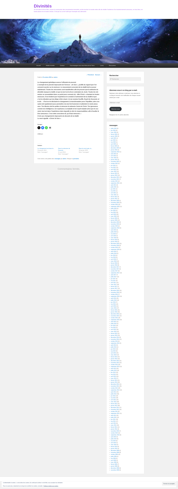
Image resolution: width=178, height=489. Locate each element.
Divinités (43, 6)
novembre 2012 (115, 386)
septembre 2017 (115, 273)
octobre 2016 (114, 294)
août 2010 (113, 437)
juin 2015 (113, 325)
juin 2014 (113, 349)
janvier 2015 (114, 335)
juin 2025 (113, 140)
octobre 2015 (114, 317)
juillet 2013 (114, 370)
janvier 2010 (114, 448)
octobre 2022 (114, 163)
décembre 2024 (115, 148)
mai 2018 (113, 257)
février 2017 (114, 286)
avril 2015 (113, 329)
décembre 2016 (115, 290)
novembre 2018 (115, 245)
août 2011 (113, 415)
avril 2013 (113, 376)
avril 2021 (113, 192)
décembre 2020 (115, 200)
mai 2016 (113, 304)
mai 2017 (113, 280)
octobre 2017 (114, 271)
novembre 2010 (115, 431)
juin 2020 (113, 210)
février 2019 (114, 239)
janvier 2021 (114, 198)
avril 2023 (113, 155)
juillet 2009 (114, 456)
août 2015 (113, 321)
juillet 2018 (114, 253)
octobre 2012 (114, 388)
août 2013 (113, 368)
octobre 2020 (114, 204)
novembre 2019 (115, 224)
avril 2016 (113, 306)
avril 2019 (113, 235)
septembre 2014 (115, 343)
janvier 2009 (114, 466)
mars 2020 (113, 216)
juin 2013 (113, 372)
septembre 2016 (115, 296)
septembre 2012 (115, 390)
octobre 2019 (114, 226)
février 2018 (114, 263)
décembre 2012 (115, 384)
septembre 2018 (115, 249)
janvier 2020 (114, 220)
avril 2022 (113, 169)
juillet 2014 (114, 347)
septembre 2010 (115, 435)
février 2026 (114, 134)
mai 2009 (113, 458)
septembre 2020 (115, 206)
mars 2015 (113, 331)
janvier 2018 (114, 265)
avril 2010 (113, 442)
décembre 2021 (115, 177)
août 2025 (113, 138)
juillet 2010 (114, 438)
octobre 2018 (114, 247)
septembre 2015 (115, 319)
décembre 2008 (115, 468)
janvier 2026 (114, 136)
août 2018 (113, 251)
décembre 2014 (115, 337)
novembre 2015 (115, 315)
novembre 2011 (115, 409)
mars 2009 (113, 462)
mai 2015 (113, 327)
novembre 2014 (115, 339)
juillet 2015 (114, 323)
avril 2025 (113, 144)
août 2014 (113, 345)
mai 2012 (113, 397)
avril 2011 (113, 423)
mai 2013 (113, 374)
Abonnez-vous (115, 109)
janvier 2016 (114, 312)
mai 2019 (113, 233)
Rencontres (112, 65)
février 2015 (114, 333)
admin (55, 77)
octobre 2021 (114, 181)
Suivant (98, 75)
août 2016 (113, 298)
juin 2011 (113, 419)
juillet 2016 (114, 300)
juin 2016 (113, 302)
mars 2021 (113, 194)
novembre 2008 (115, 470)
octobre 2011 (114, 411)
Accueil (38, 65)
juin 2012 (113, 396)
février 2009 (114, 464)
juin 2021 (113, 189)
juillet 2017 (114, 276)
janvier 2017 (114, 288)
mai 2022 (113, 167)
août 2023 (113, 153)
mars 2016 (113, 308)
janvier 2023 (114, 159)
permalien (76, 158)
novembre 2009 (115, 452)
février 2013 (114, 380)
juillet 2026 (114, 128)
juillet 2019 (114, 232)
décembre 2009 (115, 450)
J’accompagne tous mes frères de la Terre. (82, 65)
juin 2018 (113, 255)
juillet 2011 (113, 417)
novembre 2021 (115, 179)
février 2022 (114, 173)
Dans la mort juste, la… (86, 148)
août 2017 (113, 274)
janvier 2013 (114, 382)
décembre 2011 (115, 407)
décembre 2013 (115, 360)
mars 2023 (113, 157)
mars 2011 (113, 425)
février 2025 (114, 146)
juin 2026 (113, 130)
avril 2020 (113, 214)
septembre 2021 (115, 183)
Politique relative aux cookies (50, 486)
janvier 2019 (114, 241)
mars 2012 (113, 401)
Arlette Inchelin (50, 65)
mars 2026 (113, 132)
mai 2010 (113, 440)
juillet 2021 (114, 187)
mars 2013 (113, 378)
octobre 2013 (114, 364)
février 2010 (114, 446)
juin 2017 (113, 278)
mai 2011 (113, 421)
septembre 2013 (115, 366)
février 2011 (114, 427)
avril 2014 (113, 353)
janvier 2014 (114, 358)
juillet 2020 (114, 208)
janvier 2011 (114, 429)
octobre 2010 (114, 433)
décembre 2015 (115, 314)
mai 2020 (113, 212)
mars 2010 (113, 444)
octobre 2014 (114, 341)
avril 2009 (113, 460)
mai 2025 (113, 142)
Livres (102, 65)
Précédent (90, 75)
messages (57, 158)
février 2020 (114, 218)
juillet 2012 (114, 394)
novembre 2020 (115, 202)
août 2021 (113, 185)
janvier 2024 (114, 150)
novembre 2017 (115, 269)
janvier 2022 (114, 175)
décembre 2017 (115, 267)
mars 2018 (113, 261)
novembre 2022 (115, 161)
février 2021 (114, 196)
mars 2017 (113, 284)
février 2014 (114, 356)
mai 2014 (113, 351)
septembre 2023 (115, 151)
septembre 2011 (115, 413)
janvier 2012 (114, 405)
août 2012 (113, 392)
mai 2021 (113, 191)
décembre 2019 (115, 222)
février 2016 (114, 310)
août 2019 (113, 230)
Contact (62, 65)
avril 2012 (113, 399)
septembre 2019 (115, 228)
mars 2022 (113, 171)
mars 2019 (113, 237)
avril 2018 (113, 259)
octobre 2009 (114, 454)
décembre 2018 (115, 243)
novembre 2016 (115, 292)
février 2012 (114, 403)
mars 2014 (113, 355)
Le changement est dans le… (46, 148)
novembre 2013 (115, 362)
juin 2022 (113, 165)
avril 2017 (113, 282)
